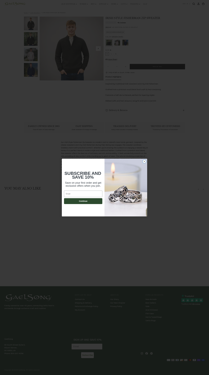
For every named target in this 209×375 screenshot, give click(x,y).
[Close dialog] (144, 161)
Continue (83, 201)
